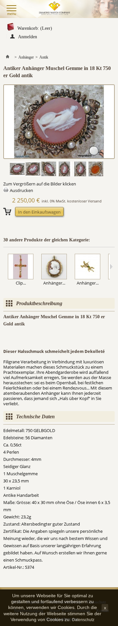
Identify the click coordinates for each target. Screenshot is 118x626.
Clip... (21, 283)
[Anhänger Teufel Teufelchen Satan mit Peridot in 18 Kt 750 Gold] (87, 267)
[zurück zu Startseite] (7, 57)
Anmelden (27, 36)
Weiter (111, 267)
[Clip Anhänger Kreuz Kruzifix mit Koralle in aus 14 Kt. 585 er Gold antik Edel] (20, 267)
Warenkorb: (34, 28)
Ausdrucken (21, 190)
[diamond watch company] (55, 9)
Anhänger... (54, 283)
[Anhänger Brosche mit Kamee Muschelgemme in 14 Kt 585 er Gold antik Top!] (54, 267)
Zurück (4, 267)
